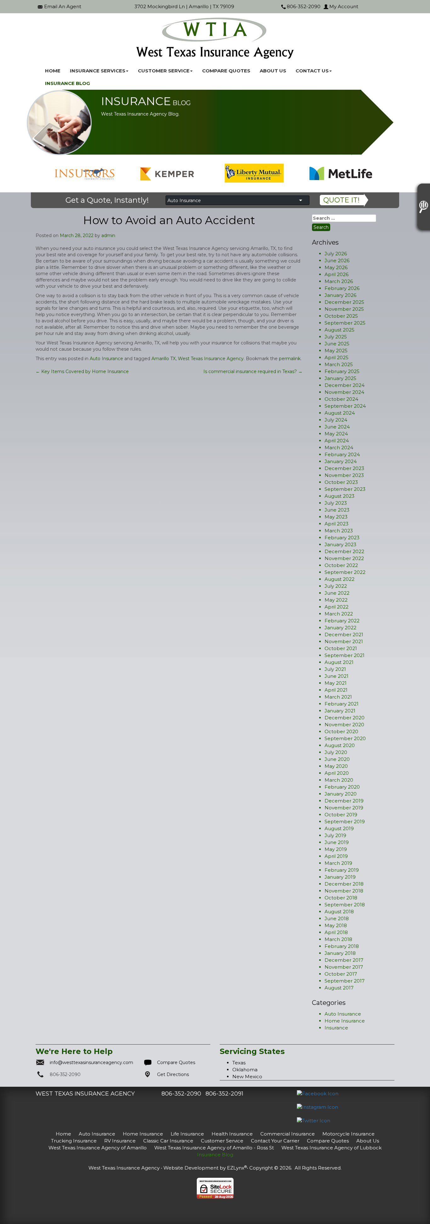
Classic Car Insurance (168, 1141)
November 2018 (344, 891)
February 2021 (342, 704)
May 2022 (336, 600)
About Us (273, 71)
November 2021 (344, 641)
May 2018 (336, 925)
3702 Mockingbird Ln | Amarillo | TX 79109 (184, 6)
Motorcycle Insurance (348, 1134)
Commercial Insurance (287, 1134)
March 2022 (339, 614)
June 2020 (337, 759)
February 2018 (342, 946)
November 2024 (344, 392)
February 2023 (342, 538)
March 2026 (339, 281)
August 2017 (339, 988)
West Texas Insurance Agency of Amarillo (97, 1148)
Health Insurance (232, 1134)
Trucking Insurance (74, 1141)
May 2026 (336, 267)
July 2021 (335, 669)
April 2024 (337, 441)
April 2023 (336, 524)
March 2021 (338, 697)
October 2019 (341, 815)
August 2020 (340, 745)
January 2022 (340, 628)
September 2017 (345, 981)
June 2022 (337, 593)
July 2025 (336, 337)
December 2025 (344, 302)
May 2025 (336, 351)
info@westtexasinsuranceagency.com (91, 1062)
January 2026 (340, 295)
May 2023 (336, 517)
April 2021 (336, 690)
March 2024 (339, 447)
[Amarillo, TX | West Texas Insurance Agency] (215, 38)
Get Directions (173, 1074)
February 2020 (342, 787)
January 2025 (340, 378)
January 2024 (341, 461)
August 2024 (340, 413)
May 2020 (336, 766)
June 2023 (337, 510)
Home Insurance (345, 1021)
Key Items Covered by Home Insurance (82, 371)
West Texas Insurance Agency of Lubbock (331, 1148)
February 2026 (342, 288)
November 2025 (344, 309)
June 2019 (337, 842)
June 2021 (336, 676)
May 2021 (336, 683)
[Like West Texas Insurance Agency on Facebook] (317, 1093)
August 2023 (339, 496)
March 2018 (338, 939)
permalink (290, 358)
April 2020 (337, 773)
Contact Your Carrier (275, 1141)
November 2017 (344, 967)
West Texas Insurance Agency (211, 358)
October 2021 (341, 648)
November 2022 (344, 558)
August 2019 (339, 828)
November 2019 (344, 808)
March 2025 (339, 364)
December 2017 (344, 960)
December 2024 (345, 385)
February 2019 (342, 870)
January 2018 (340, 953)
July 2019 (335, 835)
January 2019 (340, 877)
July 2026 (336, 254)
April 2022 (336, 607)
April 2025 (336, 357)
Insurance (336, 1028)
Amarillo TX (163, 358)
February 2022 (342, 621)
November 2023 (344, 475)
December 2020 (345, 718)
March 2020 (339, 780)
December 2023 (344, 468)
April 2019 (336, 856)
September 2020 (345, 738)
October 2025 (341, 316)
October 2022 (341, 565)
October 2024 (341, 399)
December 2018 (344, 884)
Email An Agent (62, 6)
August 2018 (339, 912)
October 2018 (341, 898)
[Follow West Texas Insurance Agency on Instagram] (317, 1107)
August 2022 (339, 579)
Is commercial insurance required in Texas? (253, 371)
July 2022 (336, 586)
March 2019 (338, 863)
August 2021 (339, 662)
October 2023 (341, 482)
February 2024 (342, 454)
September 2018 (345, 905)
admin (108, 235)
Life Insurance (187, 1134)
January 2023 (340, 544)
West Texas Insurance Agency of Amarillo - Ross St (214, 1148)
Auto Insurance (106, 358)
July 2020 (336, 752)
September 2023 (345, 489)
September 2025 (345, 323)
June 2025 (337, 344)
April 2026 (336, 274)
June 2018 (337, 918)
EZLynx (235, 1168)
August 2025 (339, 330)
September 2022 (345, 572)
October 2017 (341, 974)
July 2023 (336, 503)
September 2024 (345, 406)
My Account (343, 6)
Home (52, 71)
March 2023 (339, 531)
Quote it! (341, 200)
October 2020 (341, 731)
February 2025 (342, 371)
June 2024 (337, 427)
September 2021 (345, 655)
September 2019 (345, 821)
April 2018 (336, 932)
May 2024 (336, 434)
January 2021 (340, 711)
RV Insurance (120, 1141)
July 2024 (336, 420)
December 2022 (344, 551)
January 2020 (341, 794)
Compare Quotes (226, 71)
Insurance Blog (67, 83)
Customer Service (222, 1141)
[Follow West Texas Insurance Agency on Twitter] (313, 1120)
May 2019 (336, 849)
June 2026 (337, 261)
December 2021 (344, 635)
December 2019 (344, 801)
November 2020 (344, 725)
